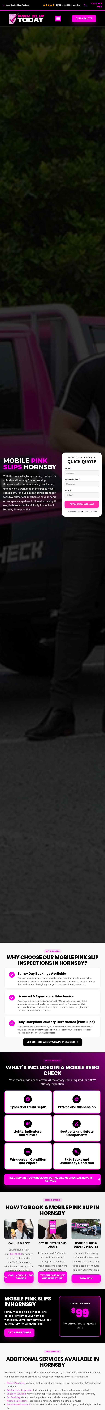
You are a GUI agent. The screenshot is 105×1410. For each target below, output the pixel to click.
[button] (58, 18)
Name (68, 468)
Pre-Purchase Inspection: (20, 1390)
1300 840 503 (15, 1254)
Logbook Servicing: (16, 1393)
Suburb (68, 490)
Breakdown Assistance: (19, 1404)
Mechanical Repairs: (17, 1400)
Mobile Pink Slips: (16, 1383)
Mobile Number (72, 479)
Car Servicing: (14, 1397)
